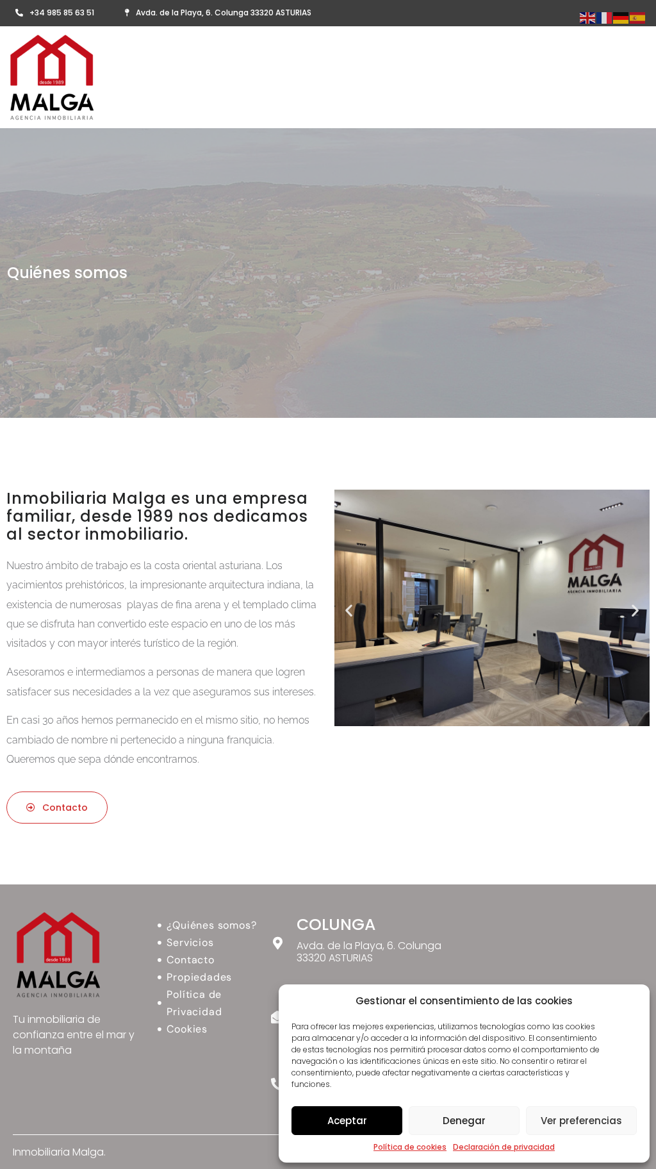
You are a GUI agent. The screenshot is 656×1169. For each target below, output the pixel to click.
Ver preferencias (581, 1120)
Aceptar (347, 1120)
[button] (349, 610)
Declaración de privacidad (504, 1146)
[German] (621, 17)
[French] (604, 17)
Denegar (464, 1120)
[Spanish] (638, 17)
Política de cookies (410, 1146)
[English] (588, 17)
